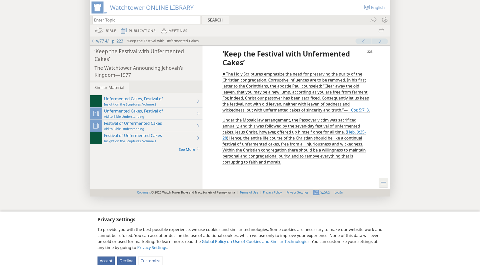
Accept (106, 261)
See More (187, 149)
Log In (338, 192)
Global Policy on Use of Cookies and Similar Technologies (256, 241)
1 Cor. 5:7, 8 (358, 110)
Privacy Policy (272, 192)
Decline (127, 261)
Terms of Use (249, 192)
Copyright (143, 192)
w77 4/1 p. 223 (109, 41)
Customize (150, 261)
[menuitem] (384, 20)
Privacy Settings (152, 247)
